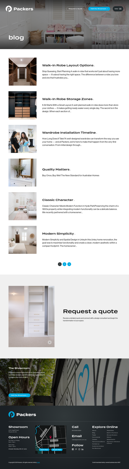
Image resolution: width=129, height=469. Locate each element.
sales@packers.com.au (79, 439)
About (94, 430)
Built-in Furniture (112, 433)
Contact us (95, 444)
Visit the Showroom (98, 9)
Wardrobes (110, 430)
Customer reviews (98, 446)
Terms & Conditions (98, 441)
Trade (94, 435)
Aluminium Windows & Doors (113, 442)
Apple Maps (44, 449)
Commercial (96, 437)
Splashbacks (111, 439)
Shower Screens (112, 435)
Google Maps (57, 449)
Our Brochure (96, 448)
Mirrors (109, 437)
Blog (93, 433)
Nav (116, 9)
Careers (94, 439)
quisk (38, 462)
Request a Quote (76, 9)
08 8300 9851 (76, 430)
